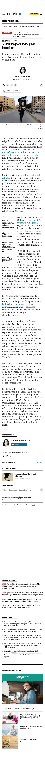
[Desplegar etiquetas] (41, 489)
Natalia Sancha (22, 76)
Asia (38, 26)
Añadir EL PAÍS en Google (13, 90)
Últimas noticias (9, 580)
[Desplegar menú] (4, 14)
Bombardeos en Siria (9, 41)
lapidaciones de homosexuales (17, 304)
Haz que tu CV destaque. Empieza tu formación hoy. (31, 727)
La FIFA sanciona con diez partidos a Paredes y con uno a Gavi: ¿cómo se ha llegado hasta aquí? (22, 600)
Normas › (40, 462)
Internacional (11, 20)
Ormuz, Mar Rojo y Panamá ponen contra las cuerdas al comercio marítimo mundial (21, 607)
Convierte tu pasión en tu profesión (28, 740)
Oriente (32, 26)
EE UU (10, 26)
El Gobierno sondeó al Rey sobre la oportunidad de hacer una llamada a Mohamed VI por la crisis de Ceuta (23, 630)
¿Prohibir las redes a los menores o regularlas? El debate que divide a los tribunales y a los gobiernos (22, 594)
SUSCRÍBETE (34, 14)
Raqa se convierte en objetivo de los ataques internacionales (8, 224)
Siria (30, 490)
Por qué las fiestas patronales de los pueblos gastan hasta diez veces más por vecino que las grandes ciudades (21, 586)
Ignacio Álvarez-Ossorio (22, 479)
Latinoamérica (24, 26)
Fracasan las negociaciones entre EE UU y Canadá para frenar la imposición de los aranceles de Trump (26, 34)
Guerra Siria (23, 490)
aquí (33, 505)
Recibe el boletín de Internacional (16, 452)
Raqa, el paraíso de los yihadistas (8, 259)
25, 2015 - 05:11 (25, 79)
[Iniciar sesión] (41, 14)
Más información (7, 500)
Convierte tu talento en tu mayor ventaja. (19, 708)
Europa (5, 26)
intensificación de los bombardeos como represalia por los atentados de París (21, 153)
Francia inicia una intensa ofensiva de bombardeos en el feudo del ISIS (8, 247)
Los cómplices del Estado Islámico (26, 475)
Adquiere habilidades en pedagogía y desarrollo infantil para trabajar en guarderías (30, 716)
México (16, 26)
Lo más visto (7, 617)
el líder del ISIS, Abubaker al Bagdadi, (29, 221)
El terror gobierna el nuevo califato (8, 235)
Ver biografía (16, 444)
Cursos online (22, 677)
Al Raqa (4, 490)
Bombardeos (13, 490)
